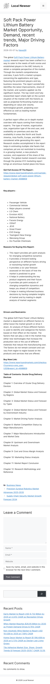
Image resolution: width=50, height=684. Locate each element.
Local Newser (20, 6)
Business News (14, 485)
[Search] (41, 594)
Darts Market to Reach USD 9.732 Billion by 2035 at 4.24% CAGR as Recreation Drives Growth (23, 617)
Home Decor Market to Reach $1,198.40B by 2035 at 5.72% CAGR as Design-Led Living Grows (24, 640)
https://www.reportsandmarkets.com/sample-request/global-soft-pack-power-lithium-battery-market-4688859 (24, 176)
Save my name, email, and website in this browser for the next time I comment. (25, 568)
